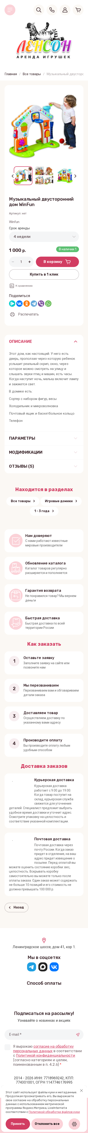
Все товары (32, 74)
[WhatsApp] (48, 303)
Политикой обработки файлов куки (54, 1112)
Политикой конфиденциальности (45, 1055)
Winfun (14, 222)
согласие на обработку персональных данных (43, 1048)
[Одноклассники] (26, 303)
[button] (10, 10)
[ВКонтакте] (19, 303)
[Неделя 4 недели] (44, 236)
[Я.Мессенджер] (12, 303)
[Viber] (41, 303)
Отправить (77, 1034)
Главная (11, 74)
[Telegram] (34, 303)
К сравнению (24, 285)
